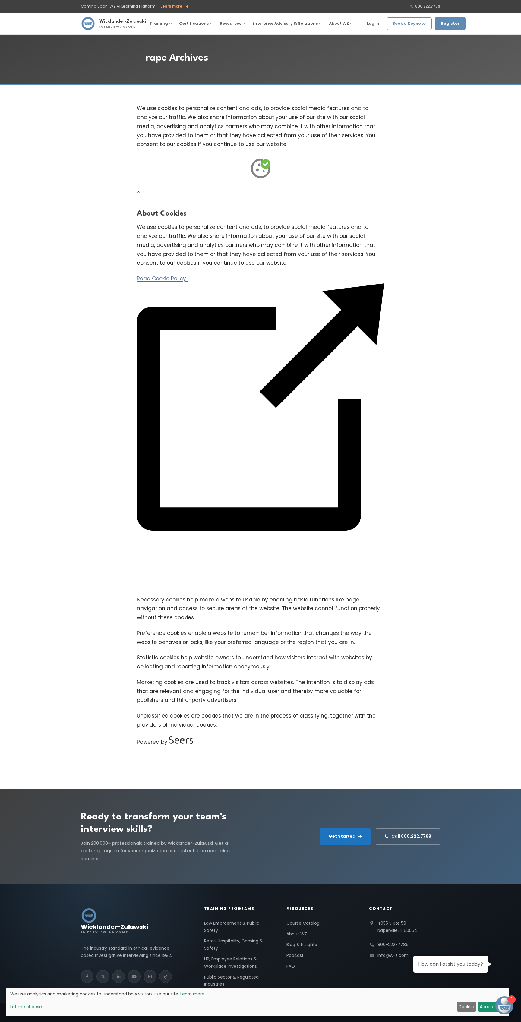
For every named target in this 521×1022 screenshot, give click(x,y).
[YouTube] (134, 976)
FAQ (290, 966)
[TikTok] (165, 976)
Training (159, 23)
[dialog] (257, 1002)
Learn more (174, 6)
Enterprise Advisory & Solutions (285, 23)
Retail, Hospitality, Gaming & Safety (233, 944)
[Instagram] (150, 976)
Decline (466, 1007)
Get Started (342, 836)
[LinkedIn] (118, 976)
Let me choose (26, 1007)
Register (450, 23)
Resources (230, 23)
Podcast (295, 955)
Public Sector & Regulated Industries (231, 980)
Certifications (194, 23)
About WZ (339, 23)
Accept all (490, 1007)
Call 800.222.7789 (411, 836)
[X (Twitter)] (102, 976)
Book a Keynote (409, 23)
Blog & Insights (301, 945)
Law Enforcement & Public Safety (231, 926)
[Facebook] (87, 976)
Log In (373, 23)
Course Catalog (303, 923)
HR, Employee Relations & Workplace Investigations (230, 962)
